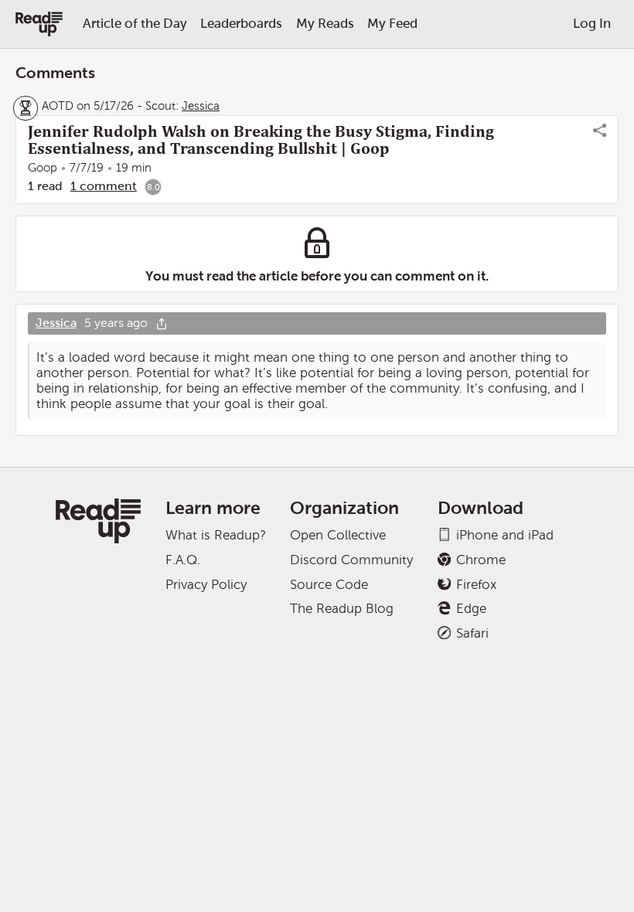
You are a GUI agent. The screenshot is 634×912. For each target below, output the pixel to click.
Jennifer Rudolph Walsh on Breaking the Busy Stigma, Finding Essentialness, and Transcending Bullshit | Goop (261, 140)
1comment (103, 185)
